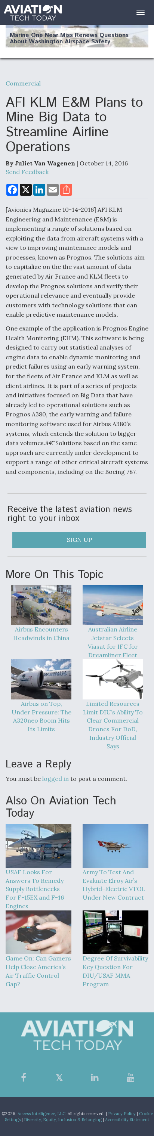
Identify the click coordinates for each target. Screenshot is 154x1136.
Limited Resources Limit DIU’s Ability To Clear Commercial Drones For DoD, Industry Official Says (113, 725)
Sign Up (79, 539)
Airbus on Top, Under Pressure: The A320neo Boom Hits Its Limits (41, 716)
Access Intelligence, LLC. (42, 1113)
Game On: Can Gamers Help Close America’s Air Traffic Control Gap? (38, 971)
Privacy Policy (122, 1113)
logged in (55, 778)
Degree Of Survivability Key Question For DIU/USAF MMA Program (115, 971)
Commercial (23, 83)
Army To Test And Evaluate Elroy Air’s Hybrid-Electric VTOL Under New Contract (114, 884)
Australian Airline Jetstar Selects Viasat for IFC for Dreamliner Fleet (113, 642)
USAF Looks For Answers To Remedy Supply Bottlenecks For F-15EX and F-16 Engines (35, 889)
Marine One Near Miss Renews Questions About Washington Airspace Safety (69, 38)
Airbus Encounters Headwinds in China (41, 634)
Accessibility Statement (127, 1119)
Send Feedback (27, 172)
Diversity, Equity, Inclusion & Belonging (63, 1119)
